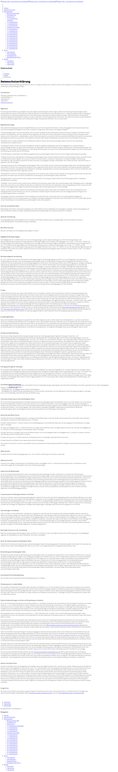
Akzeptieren (12, 387)
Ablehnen (19, 387)
